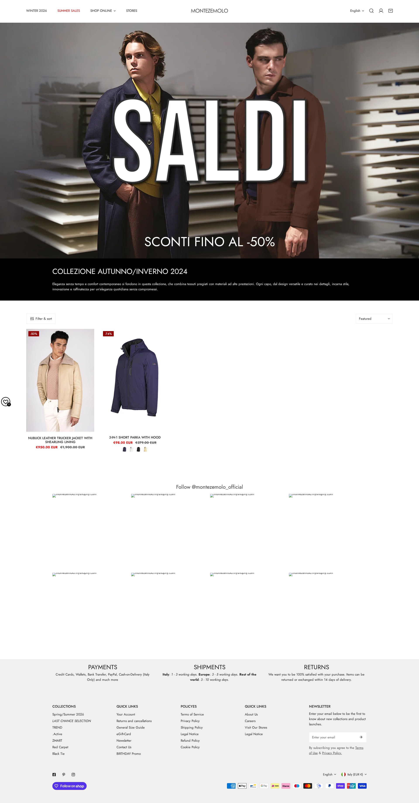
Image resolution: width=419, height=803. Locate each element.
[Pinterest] (64, 774)
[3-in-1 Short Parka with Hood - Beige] (145, 449)
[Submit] (361, 737)
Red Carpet (60, 747)
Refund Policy (190, 740)
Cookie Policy (190, 747)
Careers (250, 721)
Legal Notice (190, 734)
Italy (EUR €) (355, 774)
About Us (251, 714)
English (355, 10)
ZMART (57, 740)
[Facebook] (54, 774)
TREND (57, 727)
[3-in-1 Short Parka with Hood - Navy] (124, 449)
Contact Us (124, 747)
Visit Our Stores (256, 727)
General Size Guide (131, 727)
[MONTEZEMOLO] (209, 10)
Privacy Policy (190, 721)
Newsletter (124, 740)
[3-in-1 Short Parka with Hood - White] (131, 449)
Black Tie (58, 753)
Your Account (126, 714)
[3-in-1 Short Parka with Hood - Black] (138, 449)
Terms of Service (192, 714)
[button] (390, 10)
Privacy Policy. (332, 753)
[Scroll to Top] (411, 779)
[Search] (371, 10)
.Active (57, 734)
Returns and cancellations (134, 721)
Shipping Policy (192, 727)
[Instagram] (73, 774)
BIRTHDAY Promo (129, 753)
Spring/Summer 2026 (68, 714)
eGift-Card (124, 734)
